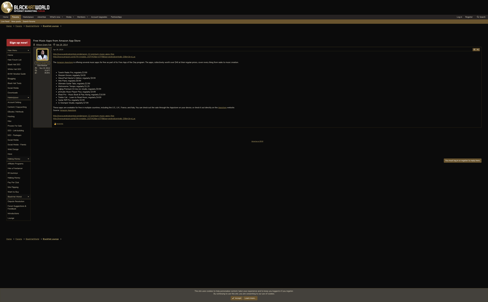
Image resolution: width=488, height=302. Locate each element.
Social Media (13, 88)
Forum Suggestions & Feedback (17, 207)
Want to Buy (13, 192)
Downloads (13, 92)
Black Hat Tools (14, 83)
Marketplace (28, 17)
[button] (62, 17)
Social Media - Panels (17, 144)
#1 (478, 50)
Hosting (11, 116)
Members (81, 17)
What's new (55, 17)
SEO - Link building (16, 130)
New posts (16, 21)
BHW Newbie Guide (17, 74)
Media (68, 17)
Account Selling (14, 102)
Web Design (13, 149)
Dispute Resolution (16, 201)
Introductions (13, 213)
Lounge (11, 218)
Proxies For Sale (15, 126)
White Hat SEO (14, 69)
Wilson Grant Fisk (43, 44)
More (10, 154)
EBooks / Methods (16, 111)
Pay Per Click (13, 182)
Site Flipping (13, 187)
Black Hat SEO (14, 64)
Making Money (14, 178)
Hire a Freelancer (15, 168)
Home (5, 17)
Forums (15, 17)
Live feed (5, 21)
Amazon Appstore (65, 62)
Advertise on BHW (257, 141)
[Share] (474, 49)
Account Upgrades (99, 17)
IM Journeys (13, 173)
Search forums (29, 21)
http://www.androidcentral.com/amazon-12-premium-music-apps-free (83, 54)
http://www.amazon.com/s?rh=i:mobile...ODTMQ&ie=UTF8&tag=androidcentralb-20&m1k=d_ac (94, 56)
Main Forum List (14, 60)
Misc (9, 121)
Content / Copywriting (17, 107)
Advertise (41, 17)
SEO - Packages (14, 135)
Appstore (222, 107)
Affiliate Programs (15, 163)
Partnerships (116, 17)
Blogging (12, 78)
